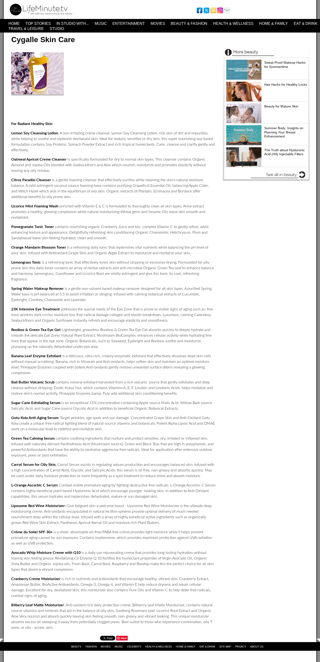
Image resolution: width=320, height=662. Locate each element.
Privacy (240, 646)
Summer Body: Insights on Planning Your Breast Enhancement (283, 132)
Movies (158, 24)
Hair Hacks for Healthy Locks (285, 84)
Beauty (76, 646)
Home (14, 24)
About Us (256, 646)
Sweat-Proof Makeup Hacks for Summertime (284, 64)
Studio (57, 29)
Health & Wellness (233, 24)
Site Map (225, 646)
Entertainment (128, 24)
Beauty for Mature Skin (281, 106)
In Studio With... (72, 24)
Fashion (91, 646)
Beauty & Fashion (189, 24)
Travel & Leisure (26, 29)
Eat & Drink (305, 24)
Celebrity (134, 646)
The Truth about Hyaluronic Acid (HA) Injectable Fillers (284, 152)
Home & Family (273, 24)
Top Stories (38, 24)
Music (101, 24)
